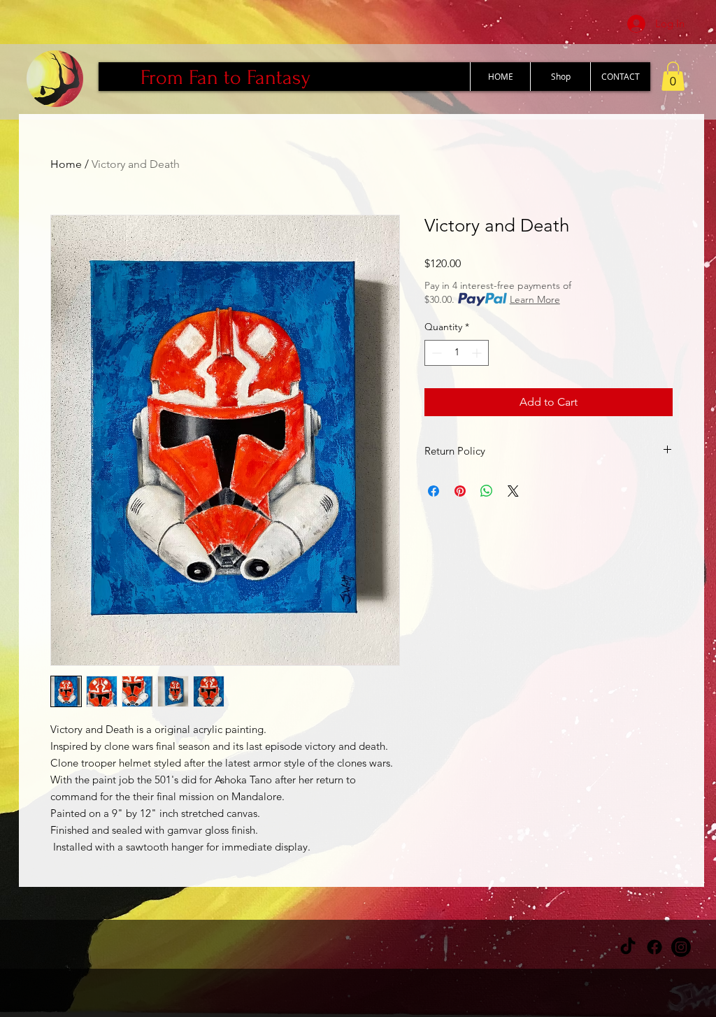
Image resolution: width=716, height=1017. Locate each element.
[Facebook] (654, 947)
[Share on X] (513, 491)
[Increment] (478, 353)
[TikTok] (628, 947)
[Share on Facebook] (433, 491)
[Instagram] (681, 947)
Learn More (535, 299)
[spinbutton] (456, 353)
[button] (673, 76)
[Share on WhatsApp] (486, 491)
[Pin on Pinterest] (460, 491)
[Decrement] (435, 353)
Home (66, 164)
